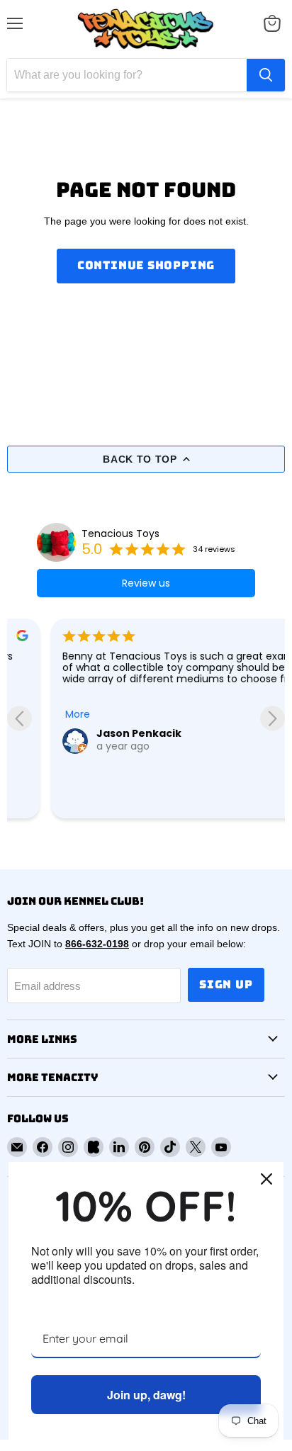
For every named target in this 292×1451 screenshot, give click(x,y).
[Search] (266, 75)
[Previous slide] (19, 718)
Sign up (226, 984)
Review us (146, 583)
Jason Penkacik (95, 733)
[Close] (266, 1179)
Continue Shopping (146, 265)
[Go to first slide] (272, 718)
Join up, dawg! (146, 1395)
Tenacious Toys (120, 533)
